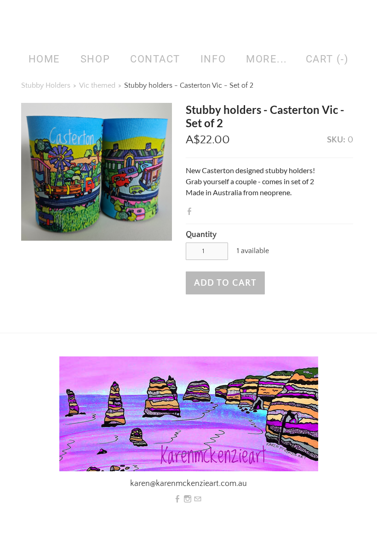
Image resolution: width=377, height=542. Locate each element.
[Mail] (197, 499)
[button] (225, 282)
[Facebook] (177, 499)
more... (266, 59)
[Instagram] (187, 499)
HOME (44, 59)
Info (213, 59)
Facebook (191, 211)
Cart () (327, 59)
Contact (155, 59)
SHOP (95, 59)
